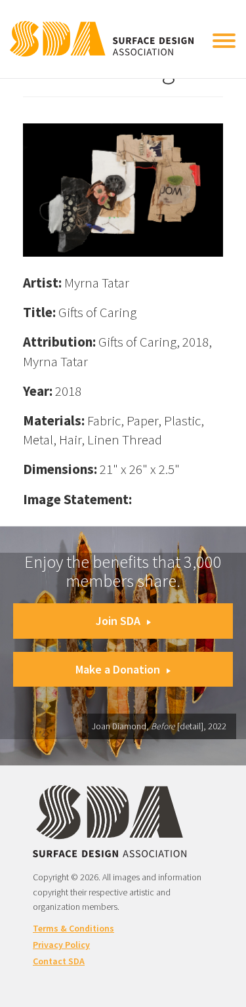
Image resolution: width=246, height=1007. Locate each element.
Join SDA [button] (118, 620)
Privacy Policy (61, 945)
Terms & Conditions (73, 928)
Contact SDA (59, 961)
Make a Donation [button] (117, 669)
